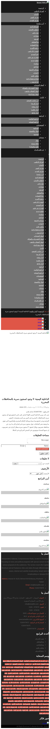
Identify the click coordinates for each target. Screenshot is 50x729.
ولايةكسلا (34, 704)
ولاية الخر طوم (19, 676)
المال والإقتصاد (34, 131)
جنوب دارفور (10, 667)
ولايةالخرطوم (18, 701)
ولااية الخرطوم (44, 673)
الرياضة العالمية (34, 119)
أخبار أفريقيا (35, 104)
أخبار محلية (35, 107)
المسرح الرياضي (33, 51)
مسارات (36, 36)
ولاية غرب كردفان (27, 698)
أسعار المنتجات (39, 85)
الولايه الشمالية (19, 667)
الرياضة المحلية (34, 122)
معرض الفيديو (34, 20)
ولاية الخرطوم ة (19, 679)
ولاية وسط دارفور (28, 701)
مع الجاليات (46, 512)
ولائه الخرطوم (6, 670)
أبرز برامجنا (40, 24)
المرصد (36, 39)
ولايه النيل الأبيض (34, 707)
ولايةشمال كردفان (43, 704)
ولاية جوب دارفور (10, 689)
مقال (37, 140)
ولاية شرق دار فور (40, 692)
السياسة (36, 128)
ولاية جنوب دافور (43, 689)
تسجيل (41, 304)
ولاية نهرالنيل (39, 701)
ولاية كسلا (10, 698)
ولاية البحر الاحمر (13, 673)
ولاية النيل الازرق (39, 686)
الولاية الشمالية (29, 667)
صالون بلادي (35, 76)
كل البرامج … (34, 82)
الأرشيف (46, 473)
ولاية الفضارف (44, 682)
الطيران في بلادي (33, 57)
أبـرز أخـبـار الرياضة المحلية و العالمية (36, 661)
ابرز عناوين (28, 664)
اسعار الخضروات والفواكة (30, 88)
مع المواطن (35, 42)
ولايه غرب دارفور (34, 710)
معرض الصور (34, 17)
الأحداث (36, 14)
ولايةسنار (11, 701)
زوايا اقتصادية (34, 45)
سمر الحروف (46, 484)
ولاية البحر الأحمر (24, 673)
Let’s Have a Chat (32, 79)
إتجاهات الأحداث (34, 30)
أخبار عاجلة (35, 113)
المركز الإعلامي (39, 11)
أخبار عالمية (35, 110)
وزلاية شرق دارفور (17, 670)
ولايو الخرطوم (8, 710)
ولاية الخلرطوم (8, 679)
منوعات (41, 137)
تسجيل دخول (40, 307)
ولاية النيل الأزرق (13, 682)
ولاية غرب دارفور (38, 698)
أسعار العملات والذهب (32, 91)
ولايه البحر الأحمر (16, 704)
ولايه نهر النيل (17, 710)
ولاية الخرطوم (37, 679)
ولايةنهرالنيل (27, 704)
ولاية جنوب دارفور (6, 686)
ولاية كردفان (17, 698)
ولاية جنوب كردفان (22, 689)
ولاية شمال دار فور (16, 692)
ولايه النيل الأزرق (23, 707)
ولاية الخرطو (11, 676)
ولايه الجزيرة (7, 704)
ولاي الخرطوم (34, 673)
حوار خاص (35, 33)
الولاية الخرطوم (39, 667)
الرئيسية (41, 8)
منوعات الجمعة (34, 70)
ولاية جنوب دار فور (18, 686)
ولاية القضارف (35, 682)
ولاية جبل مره (29, 686)
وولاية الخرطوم (44, 713)
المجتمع (36, 134)
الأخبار (42, 97)
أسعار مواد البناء (33, 94)
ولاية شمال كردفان (15, 695)
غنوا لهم (36, 67)
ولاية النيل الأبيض (24, 682)
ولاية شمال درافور (27, 695)
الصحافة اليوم (34, 27)
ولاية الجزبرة (37, 676)
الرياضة (41, 116)
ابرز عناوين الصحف (33, 100)
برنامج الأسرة (34, 48)
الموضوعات (40, 125)
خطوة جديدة (35, 60)
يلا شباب (36, 73)
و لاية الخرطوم (38, 670)
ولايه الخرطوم (44, 707)
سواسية (36, 64)
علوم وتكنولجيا (34, 147)
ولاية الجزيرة (29, 676)
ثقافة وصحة (35, 144)
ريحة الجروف (46, 540)
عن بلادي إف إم (39, 150)
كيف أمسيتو (35, 54)
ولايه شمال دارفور (11, 707)
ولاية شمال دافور (39, 695)
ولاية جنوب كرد (33, 689)
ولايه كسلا (25, 710)
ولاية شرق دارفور (28, 692)
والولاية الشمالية (28, 670)
